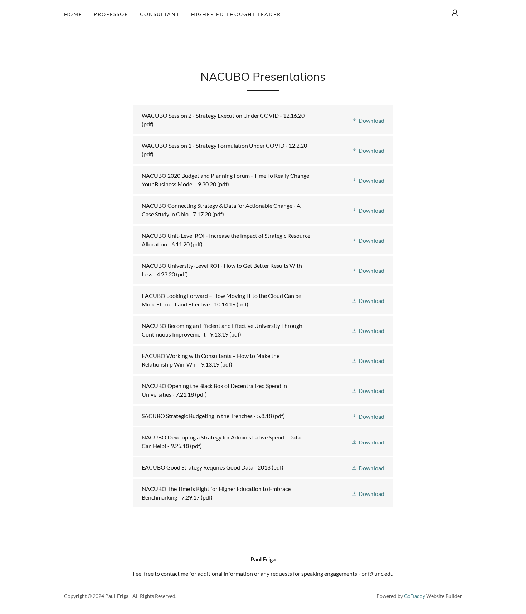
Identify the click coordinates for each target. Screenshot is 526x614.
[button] (455, 13)
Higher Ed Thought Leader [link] (236, 14)
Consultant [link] (160, 14)
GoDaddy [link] (414, 596)
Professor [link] (111, 14)
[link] (263, 119)
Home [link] (73, 14)
